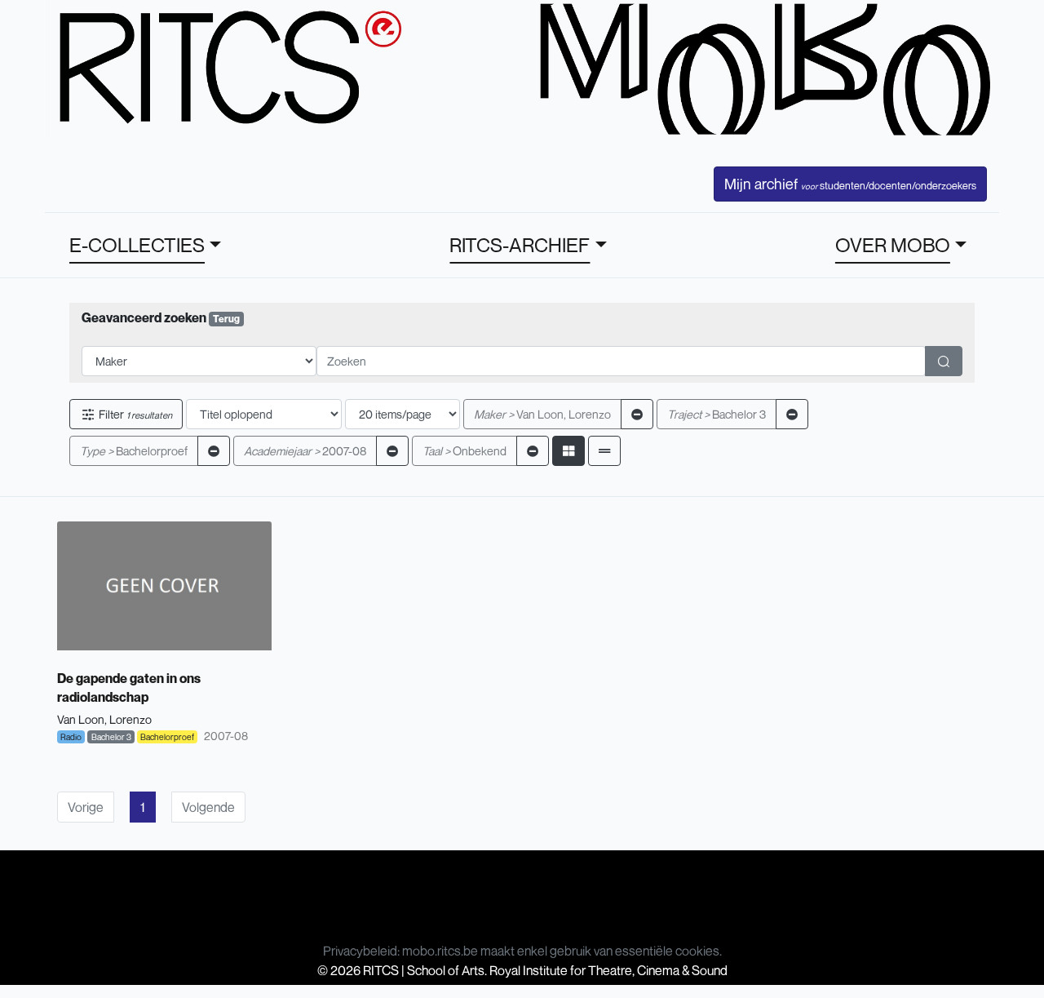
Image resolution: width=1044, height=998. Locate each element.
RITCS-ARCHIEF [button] (519, 244)
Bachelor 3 (716, 414)
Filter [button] (134, 414)
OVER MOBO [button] (892, 244)
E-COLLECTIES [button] (137, 244)
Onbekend (464, 451)
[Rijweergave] (604, 451)
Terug (226, 319)
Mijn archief (850, 184)
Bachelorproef (134, 451)
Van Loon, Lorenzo (542, 414)
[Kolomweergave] (568, 451)
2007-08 (305, 451)
